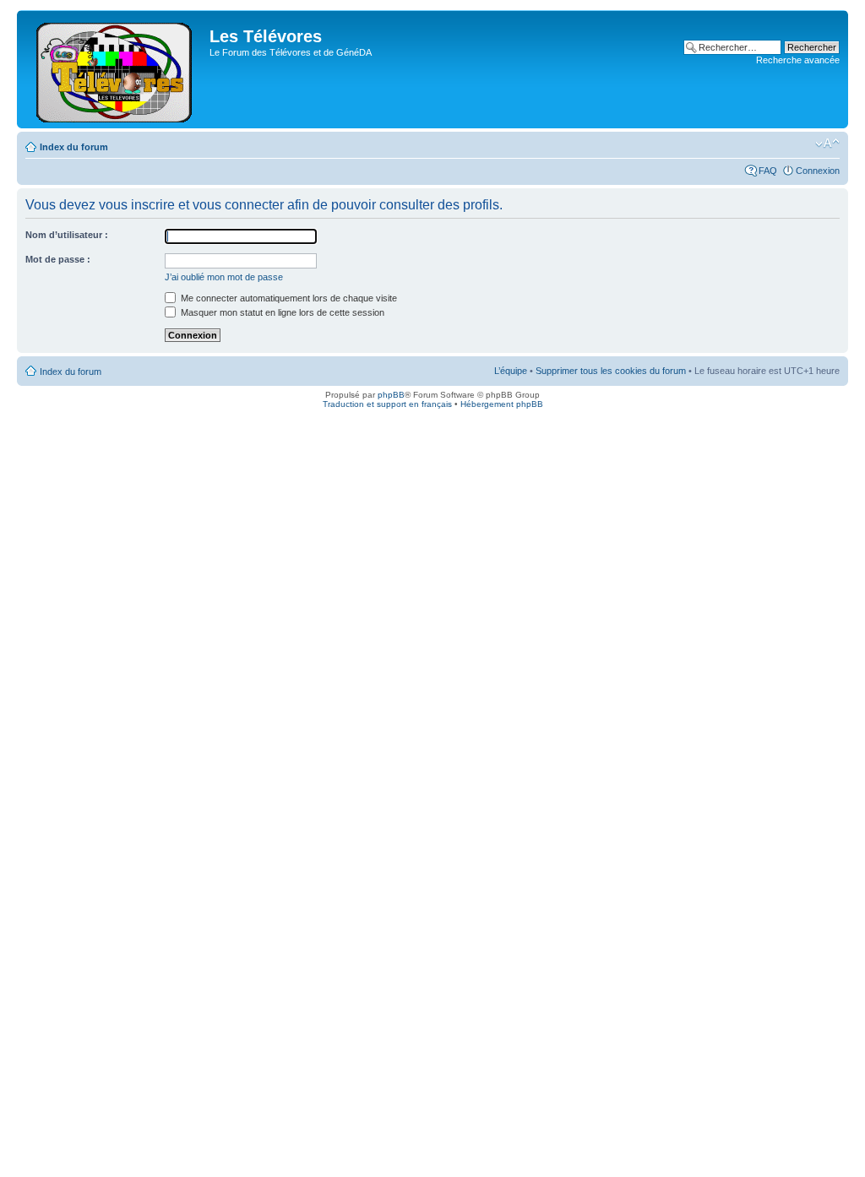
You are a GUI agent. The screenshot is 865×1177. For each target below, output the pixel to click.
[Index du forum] (115, 69)
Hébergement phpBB (501, 404)
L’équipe (510, 371)
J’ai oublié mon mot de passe (224, 277)
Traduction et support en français (387, 404)
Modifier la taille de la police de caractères (827, 143)
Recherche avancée (798, 60)
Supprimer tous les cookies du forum (611, 371)
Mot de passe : (57, 259)
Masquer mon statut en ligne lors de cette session (281, 312)
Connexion (818, 170)
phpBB (391, 394)
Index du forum (74, 147)
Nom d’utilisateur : (66, 235)
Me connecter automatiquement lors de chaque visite (287, 298)
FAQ (768, 170)
